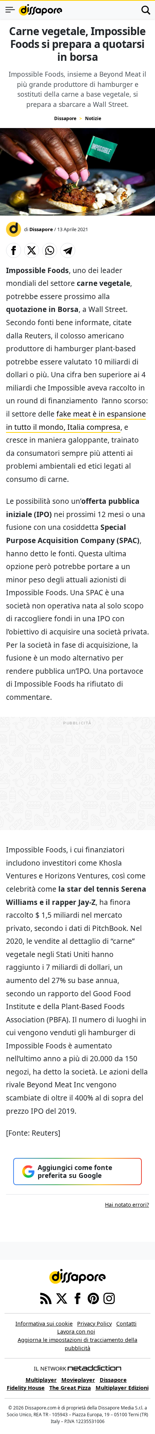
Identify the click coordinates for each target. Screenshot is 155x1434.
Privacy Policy (94, 1323)
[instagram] (109, 1298)
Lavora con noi (76, 1331)
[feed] (46, 1298)
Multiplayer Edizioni (122, 1387)
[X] (61, 1298)
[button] (13, 250)
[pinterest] (93, 1298)
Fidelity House (26, 1387)
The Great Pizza (70, 1387)
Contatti (126, 1323)
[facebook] (77, 1298)
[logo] (40, 9)
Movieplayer (78, 1379)
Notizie (93, 118)
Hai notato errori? (127, 1204)
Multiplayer (41, 1379)
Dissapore (65, 118)
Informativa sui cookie (44, 1323)
